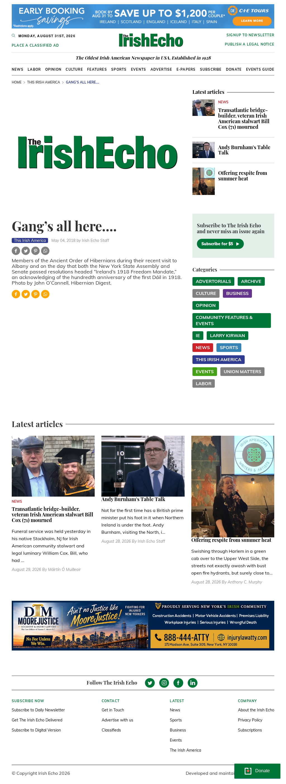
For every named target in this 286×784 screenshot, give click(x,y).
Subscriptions (250, 730)
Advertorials (213, 281)
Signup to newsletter (250, 35)
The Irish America (185, 750)
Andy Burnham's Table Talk (244, 150)
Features (97, 69)
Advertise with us (117, 720)
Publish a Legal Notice (249, 44)
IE (198, 335)
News (17, 69)
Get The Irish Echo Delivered (37, 720)
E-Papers (186, 69)
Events (138, 69)
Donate (234, 69)
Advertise (161, 69)
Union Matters (242, 371)
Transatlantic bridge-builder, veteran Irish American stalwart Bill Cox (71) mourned (244, 118)
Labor (34, 69)
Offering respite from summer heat (242, 176)
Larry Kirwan (227, 335)
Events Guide (260, 69)
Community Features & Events (224, 320)
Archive (251, 281)
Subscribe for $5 (217, 243)
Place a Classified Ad (35, 45)
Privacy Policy (250, 720)
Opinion (53, 69)
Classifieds (111, 730)
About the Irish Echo (256, 709)
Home (17, 82)
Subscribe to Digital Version (36, 730)
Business (237, 293)
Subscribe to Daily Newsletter (38, 709)
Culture (74, 69)
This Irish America (43, 82)
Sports (119, 69)
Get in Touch (113, 709)
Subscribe (211, 69)
